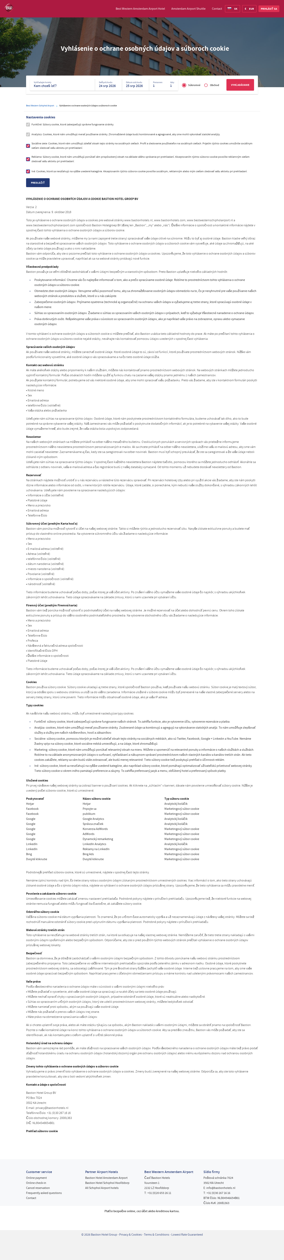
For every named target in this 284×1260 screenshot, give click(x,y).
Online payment (36, 1178)
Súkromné (194, 85)
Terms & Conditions (156, 1234)
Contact (217, 9)
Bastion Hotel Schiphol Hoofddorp (107, 1183)
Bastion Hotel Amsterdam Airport (106, 1178)
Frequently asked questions (44, 1193)
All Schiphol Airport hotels (102, 1188)
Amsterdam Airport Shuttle (188, 9)
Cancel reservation (38, 1188)
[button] (268, 8)
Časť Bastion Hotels (157, 1178)
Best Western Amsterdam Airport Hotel (140, 9)
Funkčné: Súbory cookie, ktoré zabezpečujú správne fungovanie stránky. (72, 124)
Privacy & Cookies (130, 1234)
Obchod (214, 85)
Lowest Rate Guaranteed (187, 1234)
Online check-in (36, 1183)
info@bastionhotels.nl (220, 1188)
